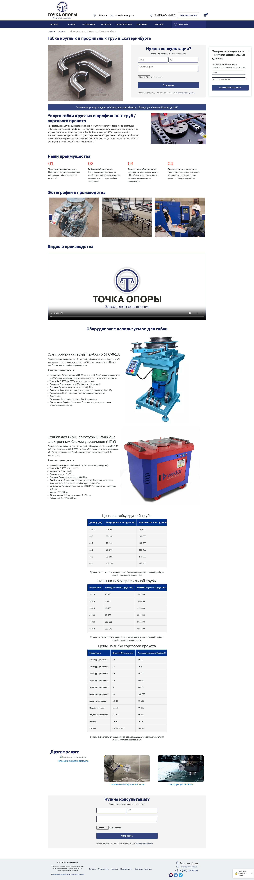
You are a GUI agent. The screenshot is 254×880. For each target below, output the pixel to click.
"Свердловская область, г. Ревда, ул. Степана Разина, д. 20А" (143, 107)
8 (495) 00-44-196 (189, 870)
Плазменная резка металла (73, 761)
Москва (194, 863)
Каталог (54, 24)
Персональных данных (185, 93)
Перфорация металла (181, 784)
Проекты (106, 24)
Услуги (71, 24)
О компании (88, 24)
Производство (124, 24)
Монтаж (159, 24)
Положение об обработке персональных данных (67, 874)
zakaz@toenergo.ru (189, 867)
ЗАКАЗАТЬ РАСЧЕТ (188, 15)
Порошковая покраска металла (127, 784)
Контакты (142, 24)
